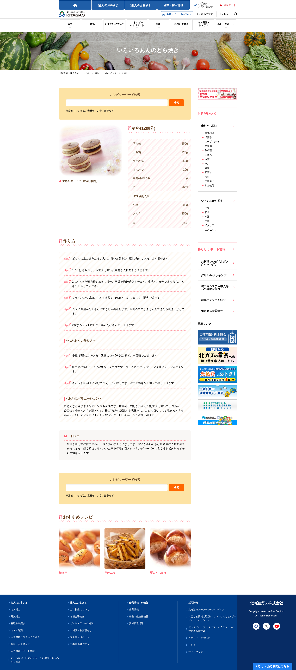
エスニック (211, 229)
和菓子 (208, 172)
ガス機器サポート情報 (23, 651)
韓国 (207, 216)
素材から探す (209, 125)
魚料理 (208, 150)
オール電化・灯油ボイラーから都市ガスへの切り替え (35, 660)
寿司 (207, 176)
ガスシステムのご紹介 (82, 623)
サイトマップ (195, 652)
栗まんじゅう (158, 572)
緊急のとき (230, 5)
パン (207, 163)
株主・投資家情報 (138, 616)
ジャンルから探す (212, 200)
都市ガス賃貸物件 (212, 310)
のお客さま (108, 5)
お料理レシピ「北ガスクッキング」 (215, 263)
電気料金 (15, 616)
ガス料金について (79, 609)
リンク (192, 644)
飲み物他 (209, 185)
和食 (207, 212)
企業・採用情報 (173, 5)
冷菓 (207, 159)
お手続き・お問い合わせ (205, 5)
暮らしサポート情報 (211, 249)
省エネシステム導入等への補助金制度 (215, 287)
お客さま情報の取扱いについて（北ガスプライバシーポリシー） (212, 618)
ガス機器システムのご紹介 (25, 637)
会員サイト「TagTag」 (179, 14)
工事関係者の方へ (79, 644)
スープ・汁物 (212, 141)
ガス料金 (15, 609)
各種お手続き (18, 623)
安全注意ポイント (79, 637)
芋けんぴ (109, 572)
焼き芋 (63, 572)
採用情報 (193, 602)
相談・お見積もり (20, 644)
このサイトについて (199, 638)
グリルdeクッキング (213, 275)
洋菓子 (208, 137)
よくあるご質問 (204, 14)
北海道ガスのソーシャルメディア (206, 609)
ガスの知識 (17, 630)
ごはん (208, 154)
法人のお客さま (78, 602)
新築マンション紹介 (213, 299)
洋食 (207, 207)
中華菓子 (209, 181)
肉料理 (208, 146)
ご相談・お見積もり (81, 630)
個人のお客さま (19, 602)
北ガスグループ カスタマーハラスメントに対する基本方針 (211, 629)
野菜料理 (209, 133)
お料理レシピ (207, 113)
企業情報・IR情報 (138, 602)
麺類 (207, 168)
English (224, 14)
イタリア (209, 225)
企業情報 (134, 609)
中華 (207, 221)
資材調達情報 (136, 623)
